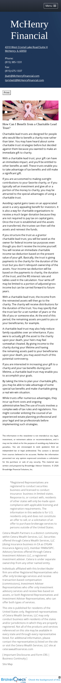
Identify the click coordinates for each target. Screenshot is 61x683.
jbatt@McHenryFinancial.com (22, 76)
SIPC (51, 548)
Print (7, 92)
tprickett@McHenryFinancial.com (24, 80)
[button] (51, 6)
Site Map (8, 664)
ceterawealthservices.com (18, 649)
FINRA (44, 548)
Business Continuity (14, 658)
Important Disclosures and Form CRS (26, 654)
